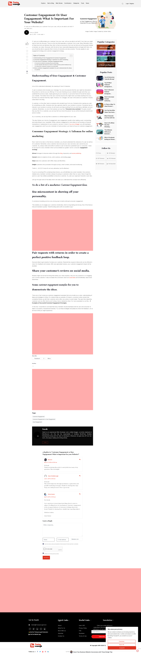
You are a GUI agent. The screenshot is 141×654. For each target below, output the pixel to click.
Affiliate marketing (106, 47)
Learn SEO (82, 625)
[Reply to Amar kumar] (79, 494)
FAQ (80, 630)
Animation (106, 53)
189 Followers (101, 163)
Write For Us (61, 628)
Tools (82, 3)
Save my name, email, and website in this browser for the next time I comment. (61, 544)
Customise (121, 641)
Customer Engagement (38, 416)
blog (61, 153)
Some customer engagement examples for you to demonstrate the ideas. (53, 68)
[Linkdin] (48, 652)
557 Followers (101, 158)
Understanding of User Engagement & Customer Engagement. (50, 57)
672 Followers (112, 158)
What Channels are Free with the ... (109, 117)
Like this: (38, 69)
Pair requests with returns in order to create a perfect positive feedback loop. (53, 64)
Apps (106, 59)
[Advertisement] (62, 220)
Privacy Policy (83, 628)
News (87, 3)
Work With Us (62, 630)
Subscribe (102, 636)
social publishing (76, 153)
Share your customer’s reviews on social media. (47, 66)
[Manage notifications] (137, 651)
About (59, 625)
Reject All (121, 644)
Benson (50, 459)
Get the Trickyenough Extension (39, 632)
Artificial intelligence (106, 65)
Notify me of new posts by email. (52, 553)
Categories (76, 3)
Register (132, 3)
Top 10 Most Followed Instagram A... (108, 84)
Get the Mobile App (35, 634)
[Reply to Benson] (79, 459)
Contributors (67, 3)
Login (127, 3)
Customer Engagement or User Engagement (44, 419)
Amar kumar (51, 494)
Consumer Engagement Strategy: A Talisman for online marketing (51, 59)
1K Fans (99, 153)
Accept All (121, 647)
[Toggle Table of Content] (70, 56)
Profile (45, 442)
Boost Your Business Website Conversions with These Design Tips (92, 652)
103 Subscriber (112, 163)
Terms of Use (83, 636)
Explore (43, 3)
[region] (122, 639)
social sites (72, 277)
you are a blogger (75, 124)
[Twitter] (40, 652)
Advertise (60, 633)
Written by (34, 32)
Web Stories (59, 3)
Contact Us (61, 636)
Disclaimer (82, 633)
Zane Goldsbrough (53, 476)
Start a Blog (50, 3)
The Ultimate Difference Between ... (108, 132)
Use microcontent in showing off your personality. (47, 63)
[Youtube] (43, 652)
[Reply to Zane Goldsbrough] (79, 476)
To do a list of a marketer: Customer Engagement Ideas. (48, 61)
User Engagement (37, 422)
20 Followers (112, 153)
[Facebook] (37, 652)
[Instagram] (45, 652)
